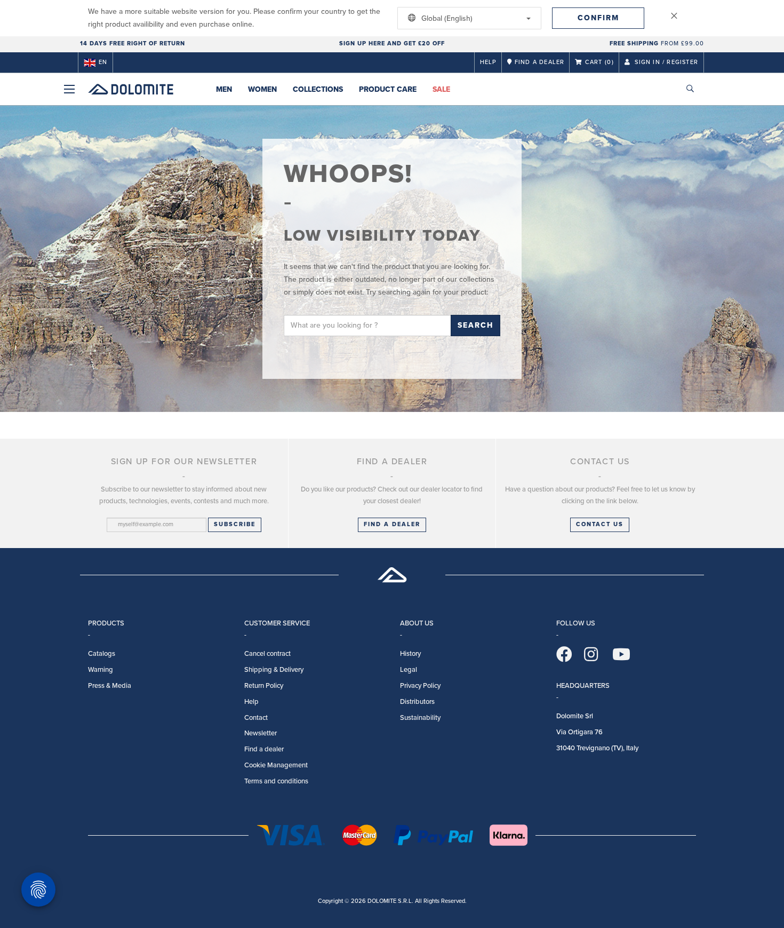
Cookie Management (276, 765)
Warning (100, 669)
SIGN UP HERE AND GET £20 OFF (392, 43)
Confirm (598, 17)
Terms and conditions (276, 781)
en (103, 62)
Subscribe (234, 524)
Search (475, 325)
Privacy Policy (420, 685)
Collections (318, 89)
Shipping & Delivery (273, 669)
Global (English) (446, 18)
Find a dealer (264, 749)
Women (262, 89)
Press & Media (109, 685)
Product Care (388, 89)
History (410, 653)
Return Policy (263, 685)
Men (224, 89)
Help (488, 62)
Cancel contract (267, 653)
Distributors (417, 701)
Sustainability (420, 717)
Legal (408, 669)
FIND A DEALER (392, 524)
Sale (441, 89)
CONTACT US (599, 524)
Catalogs (101, 653)
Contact (256, 717)
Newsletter (260, 733)
